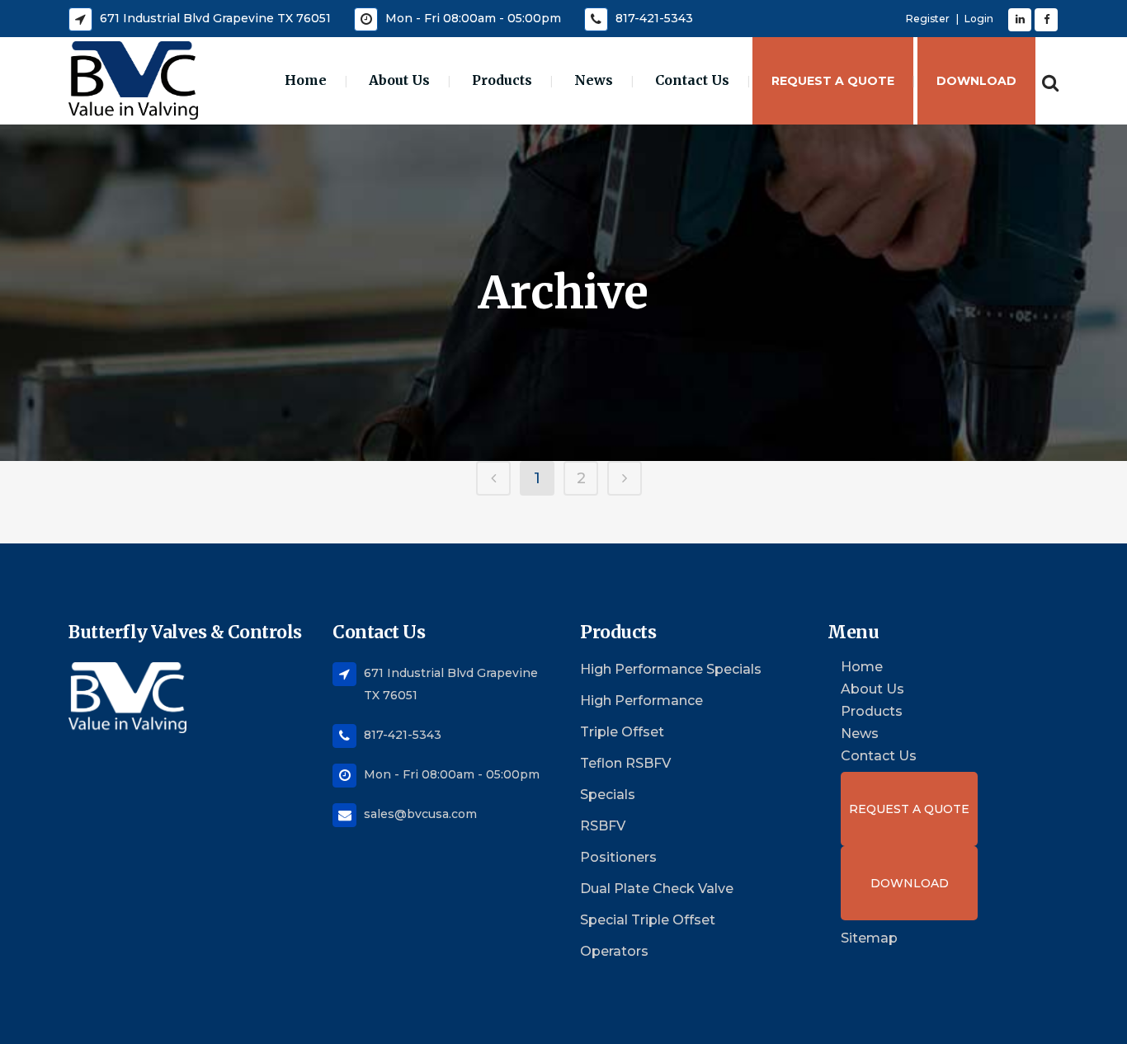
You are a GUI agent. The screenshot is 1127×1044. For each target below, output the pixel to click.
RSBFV (602, 826)
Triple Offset (622, 732)
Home (862, 667)
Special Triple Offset (647, 920)
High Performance (641, 700)
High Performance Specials (671, 669)
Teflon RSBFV (625, 763)
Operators (614, 951)
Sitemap (869, 938)
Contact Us (879, 756)
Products (872, 711)
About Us (872, 689)
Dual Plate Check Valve (656, 888)
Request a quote (909, 809)
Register (928, 18)
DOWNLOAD (909, 883)
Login (978, 18)
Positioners (618, 857)
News (860, 734)
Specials (607, 794)
